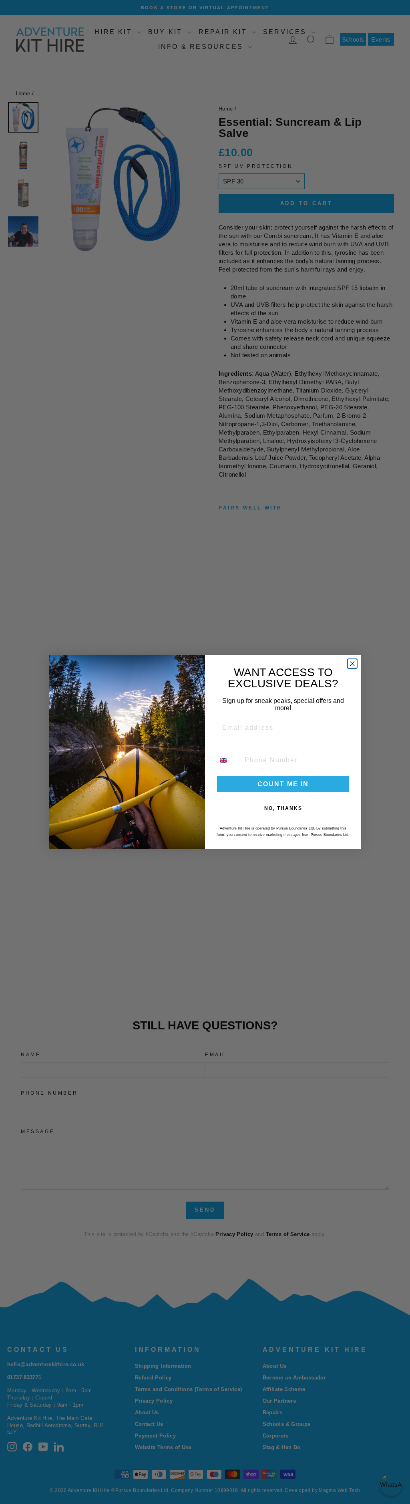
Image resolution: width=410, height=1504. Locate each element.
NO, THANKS (283, 808)
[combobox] (228, 760)
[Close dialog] (352, 663)
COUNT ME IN (283, 784)
